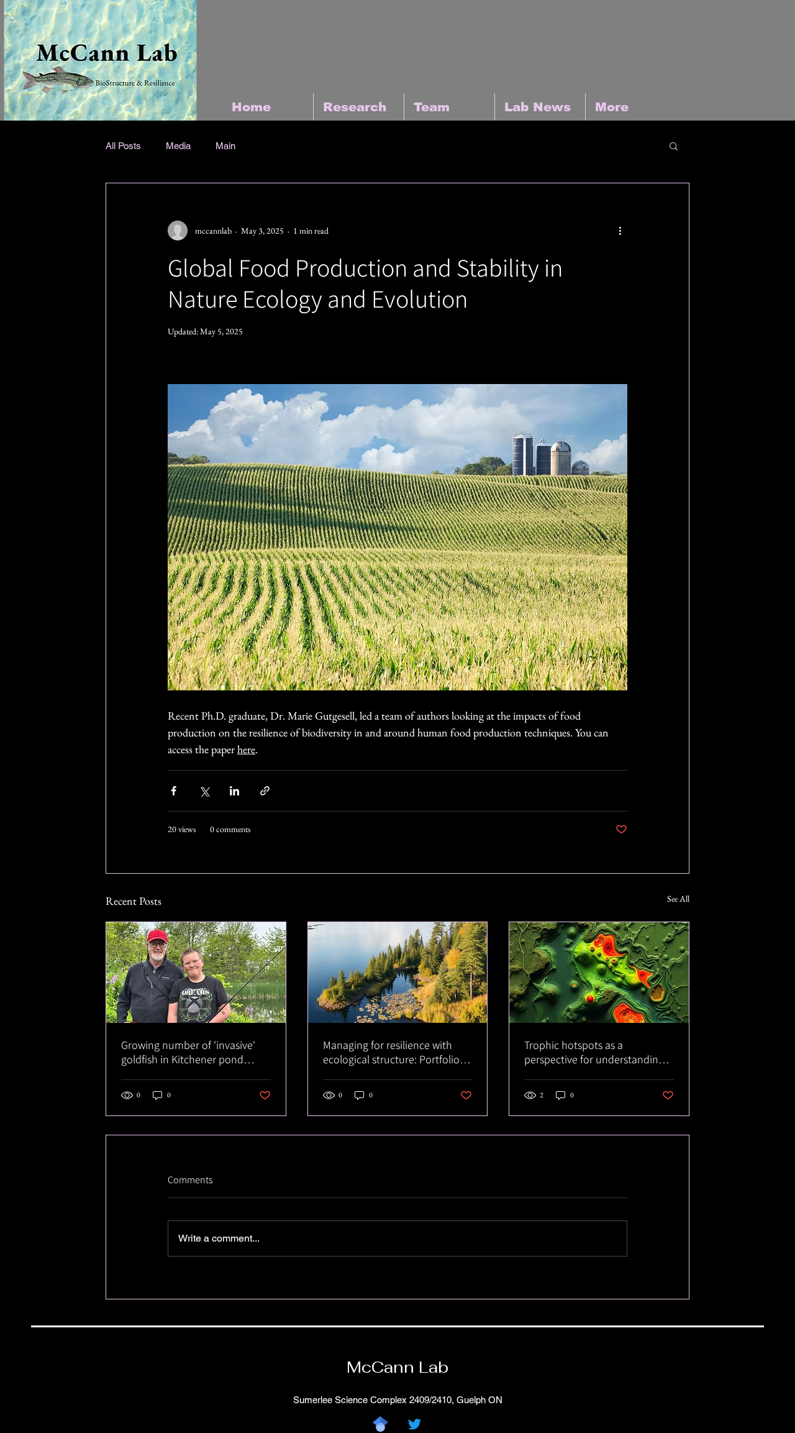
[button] (673, 145)
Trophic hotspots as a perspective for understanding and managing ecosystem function (594, 1052)
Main (225, 145)
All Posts (123, 145)
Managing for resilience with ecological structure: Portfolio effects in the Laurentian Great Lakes (393, 1052)
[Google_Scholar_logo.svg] (380, 1424)
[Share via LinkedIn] (234, 791)
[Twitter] (414, 1424)
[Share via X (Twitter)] (204, 791)
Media (178, 145)
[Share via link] (265, 791)
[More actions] (619, 230)
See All (678, 898)
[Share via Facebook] (173, 791)
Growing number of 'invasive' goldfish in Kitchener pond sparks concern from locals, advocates (188, 1052)
